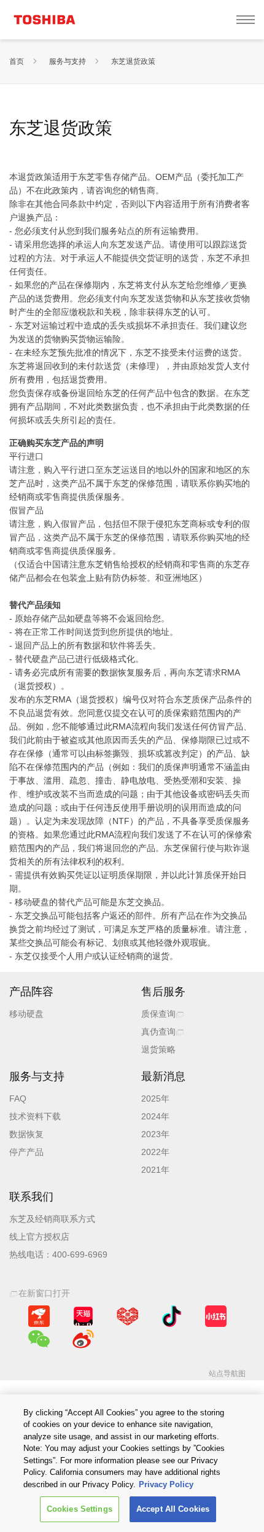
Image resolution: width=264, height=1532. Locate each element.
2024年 (155, 1116)
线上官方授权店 (39, 1237)
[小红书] (215, 1316)
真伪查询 (158, 1031)
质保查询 (158, 1014)
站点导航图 (227, 1373)
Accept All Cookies (172, 1509)
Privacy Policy (166, 1484)
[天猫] (83, 1316)
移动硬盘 (26, 1014)
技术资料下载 (35, 1116)
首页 (16, 61)
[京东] (39, 1316)
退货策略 (158, 1049)
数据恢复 (26, 1134)
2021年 (155, 1170)
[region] (132, 1463)
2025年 (155, 1098)
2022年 (155, 1152)
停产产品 (26, 1152)
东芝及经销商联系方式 (52, 1219)
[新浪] (83, 1339)
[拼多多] (127, 1316)
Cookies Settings (79, 1509)
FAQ (17, 1098)
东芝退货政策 (133, 61)
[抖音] (171, 1316)
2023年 (155, 1134)
